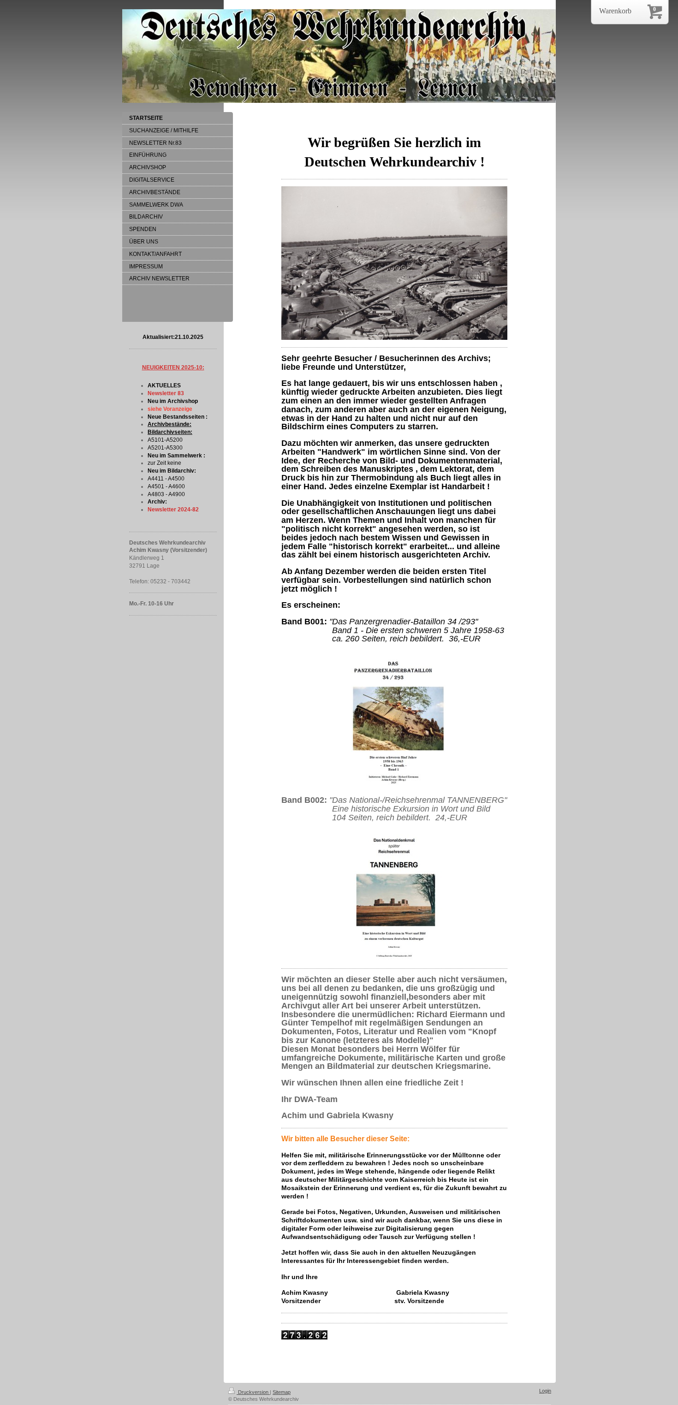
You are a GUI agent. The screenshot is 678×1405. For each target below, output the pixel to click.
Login (545, 1390)
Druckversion (253, 1392)
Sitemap (282, 1392)
